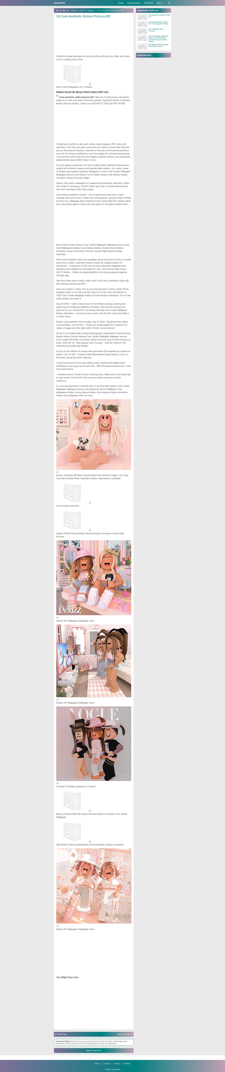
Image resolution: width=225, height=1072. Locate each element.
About (97, 1064)
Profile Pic (148, 3)
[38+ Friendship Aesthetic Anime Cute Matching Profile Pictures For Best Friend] (142, 38)
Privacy (117, 1064)
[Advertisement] (93, 36)
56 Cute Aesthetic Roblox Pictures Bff (83, 16)
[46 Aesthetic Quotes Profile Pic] (142, 17)
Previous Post (123, 1034)
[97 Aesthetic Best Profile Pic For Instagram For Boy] (142, 24)
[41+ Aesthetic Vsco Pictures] (142, 31)
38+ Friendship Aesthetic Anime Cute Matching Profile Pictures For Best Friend (158, 38)
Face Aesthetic (134, 3)
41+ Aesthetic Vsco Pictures (156, 30)
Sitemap (127, 1064)
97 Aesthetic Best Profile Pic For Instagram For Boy (158, 23)
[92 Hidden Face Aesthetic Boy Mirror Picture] (142, 46)
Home (121, 3)
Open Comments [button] (93, 1050)
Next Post (62, 1034)
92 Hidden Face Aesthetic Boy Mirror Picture (159, 45)
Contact (107, 1064)
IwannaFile (59, 3)
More (159, 3)
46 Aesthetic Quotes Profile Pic (159, 16)
